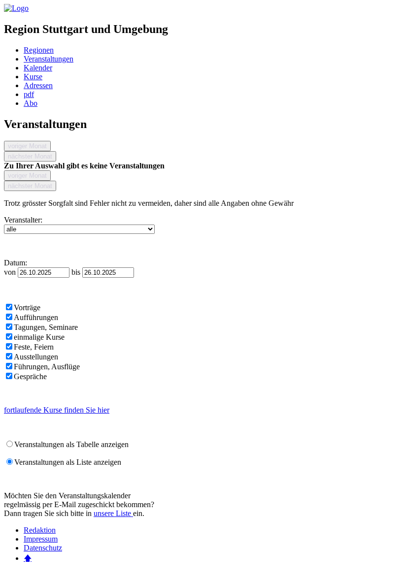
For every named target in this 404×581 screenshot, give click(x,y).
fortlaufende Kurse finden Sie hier (56, 410)
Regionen (39, 50)
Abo (30, 103)
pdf (29, 94)
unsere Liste (113, 513)
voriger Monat (27, 146)
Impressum (41, 539)
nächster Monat (30, 156)
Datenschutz (43, 548)
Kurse (33, 76)
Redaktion (40, 530)
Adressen (38, 85)
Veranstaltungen (48, 59)
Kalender (38, 68)
